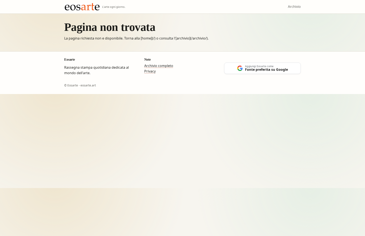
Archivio (294, 6)
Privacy (150, 71)
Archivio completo (158, 65)
